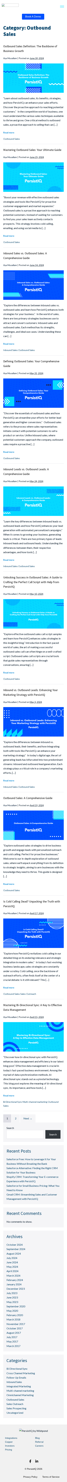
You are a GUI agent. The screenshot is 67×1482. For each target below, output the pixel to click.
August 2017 (14, 1332)
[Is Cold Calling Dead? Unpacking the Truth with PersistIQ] (33, 933)
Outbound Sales (11, 138)
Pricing (8, 1449)
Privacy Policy (30, 1477)
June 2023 (12, 1297)
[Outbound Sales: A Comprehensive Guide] (33, 825)
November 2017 (16, 1323)
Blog (37, 1438)
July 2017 (12, 1337)
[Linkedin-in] (37, 1461)
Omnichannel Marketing (20, 1395)
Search (10, 1127)
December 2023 (16, 1288)
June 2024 (12, 1262)
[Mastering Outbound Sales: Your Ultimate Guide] (33, 177)
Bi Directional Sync (12, 1101)
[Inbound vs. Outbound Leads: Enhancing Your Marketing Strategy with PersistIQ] (33, 722)
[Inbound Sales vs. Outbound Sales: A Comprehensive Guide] (33, 285)
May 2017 (12, 1341)
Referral (39, 1442)
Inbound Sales (10, 350)
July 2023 (12, 1293)
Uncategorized (15, 1412)
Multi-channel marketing (35, 1101)
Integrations (11, 1438)
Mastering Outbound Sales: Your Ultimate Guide (32, 150)
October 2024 (15, 1244)
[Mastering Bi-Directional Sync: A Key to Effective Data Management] (33, 1037)
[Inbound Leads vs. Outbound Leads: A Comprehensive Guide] (33, 501)
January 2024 (14, 1284)
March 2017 (13, 1345)
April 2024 (12, 1271)
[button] (62, 6)
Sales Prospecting (16, 1408)
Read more (8, 133)
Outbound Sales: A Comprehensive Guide (27, 798)
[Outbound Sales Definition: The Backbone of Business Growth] (33, 78)
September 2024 (16, 1249)
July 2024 (12, 1257)
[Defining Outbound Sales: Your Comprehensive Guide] (33, 393)
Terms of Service (51, 1477)
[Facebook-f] (30, 1461)
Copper (9, 1442)
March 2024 (13, 1275)
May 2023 (12, 1301)
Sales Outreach (28, 993)
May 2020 (12, 1310)
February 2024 (15, 1279)
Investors (9, 1445)
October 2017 (15, 1328)
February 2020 (15, 1315)
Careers (39, 1445)
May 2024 (12, 1266)
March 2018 (13, 1319)
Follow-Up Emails (16, 1377)
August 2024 (14, 1253)
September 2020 (16, 1306)
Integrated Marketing (19, 1386)
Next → (27, 1118)
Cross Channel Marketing (21, 1373)
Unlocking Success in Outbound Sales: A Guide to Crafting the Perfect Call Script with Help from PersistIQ (32, 582)
